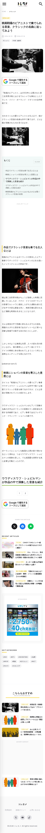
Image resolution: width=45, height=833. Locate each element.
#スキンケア (16, 666)
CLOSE (37, 162)
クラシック (6, 18)
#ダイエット (24, 661)
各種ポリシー (21, 810)
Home (4, 11)
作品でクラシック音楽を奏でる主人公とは (22, 171)
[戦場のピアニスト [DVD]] (22, 136)
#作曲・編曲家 (16, 40)
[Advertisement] (22, 227)
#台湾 (33, 657)
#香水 (14, 661)
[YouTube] (22, 817)
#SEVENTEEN (23, 657)
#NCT (33, 661)
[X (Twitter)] (15, 817)
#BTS (13, 657)
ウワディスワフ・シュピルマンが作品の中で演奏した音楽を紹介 (23, 179)
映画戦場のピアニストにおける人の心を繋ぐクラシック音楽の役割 (23, 193)
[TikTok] (29, 817)
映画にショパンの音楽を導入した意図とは (22, 174)
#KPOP (5, 661)
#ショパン (6, 40)
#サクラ (6, 666)
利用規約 (8, 810)
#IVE (5, 657)
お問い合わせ (35, 810)
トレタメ (22, 804)
